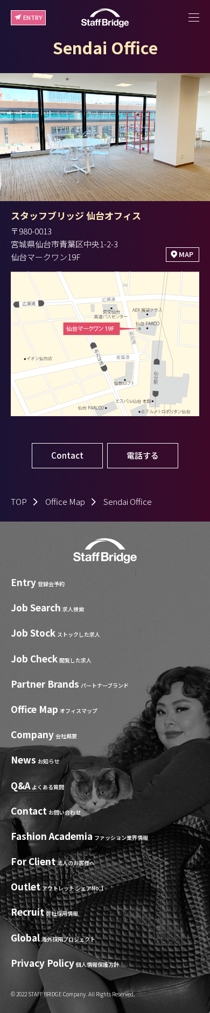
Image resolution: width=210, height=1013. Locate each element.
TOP (19, 501)
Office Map (65, 501)
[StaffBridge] (105, 18)
